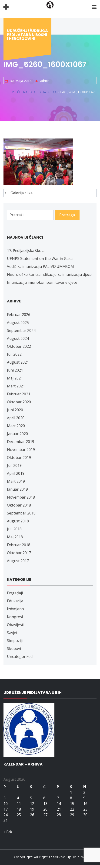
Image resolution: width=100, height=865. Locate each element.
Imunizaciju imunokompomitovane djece (42, 282)
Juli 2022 (14, 354)
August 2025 (18, 322)
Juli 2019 (14, 465)
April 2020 (15, 417)
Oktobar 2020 (19, 401)
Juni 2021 (15, 370)
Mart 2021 (16, 386)
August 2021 (18, 362)
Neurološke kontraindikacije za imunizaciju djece (49, 274)
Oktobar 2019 (19, 457)
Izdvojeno (15, 608)
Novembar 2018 (21, 497)
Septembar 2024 (21, 330)
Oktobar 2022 (19, 346)
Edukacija (15, 600)
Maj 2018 (15, 536)
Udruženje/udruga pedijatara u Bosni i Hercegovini (27, 34)
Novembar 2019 (21, 449)
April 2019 (15, 473)
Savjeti (12, 632)
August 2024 (18, 338)
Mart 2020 (16, 425)
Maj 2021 (15, 378)
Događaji (15, 593)
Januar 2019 (17, 489)
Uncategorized (20, 656)
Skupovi (14, 648)
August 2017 (18, 560)
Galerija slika (21, 192)
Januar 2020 (17, 433)
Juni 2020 (15, 409)
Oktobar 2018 (19, 505)
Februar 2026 (18, 314)
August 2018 (18, 521)
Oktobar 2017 (19, 552)
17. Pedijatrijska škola (25, 250)
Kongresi (15, 616)
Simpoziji (15, 640)
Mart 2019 (16, 481)
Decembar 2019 (20, 441)
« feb (7, 831)
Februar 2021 (18, 394)
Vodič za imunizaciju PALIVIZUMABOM (40, 266)
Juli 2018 (14, 529)
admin (45, 80)
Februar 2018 (18, 544)
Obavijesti (15, 624)
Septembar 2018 (21, 513)
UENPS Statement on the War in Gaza (40, 258)
